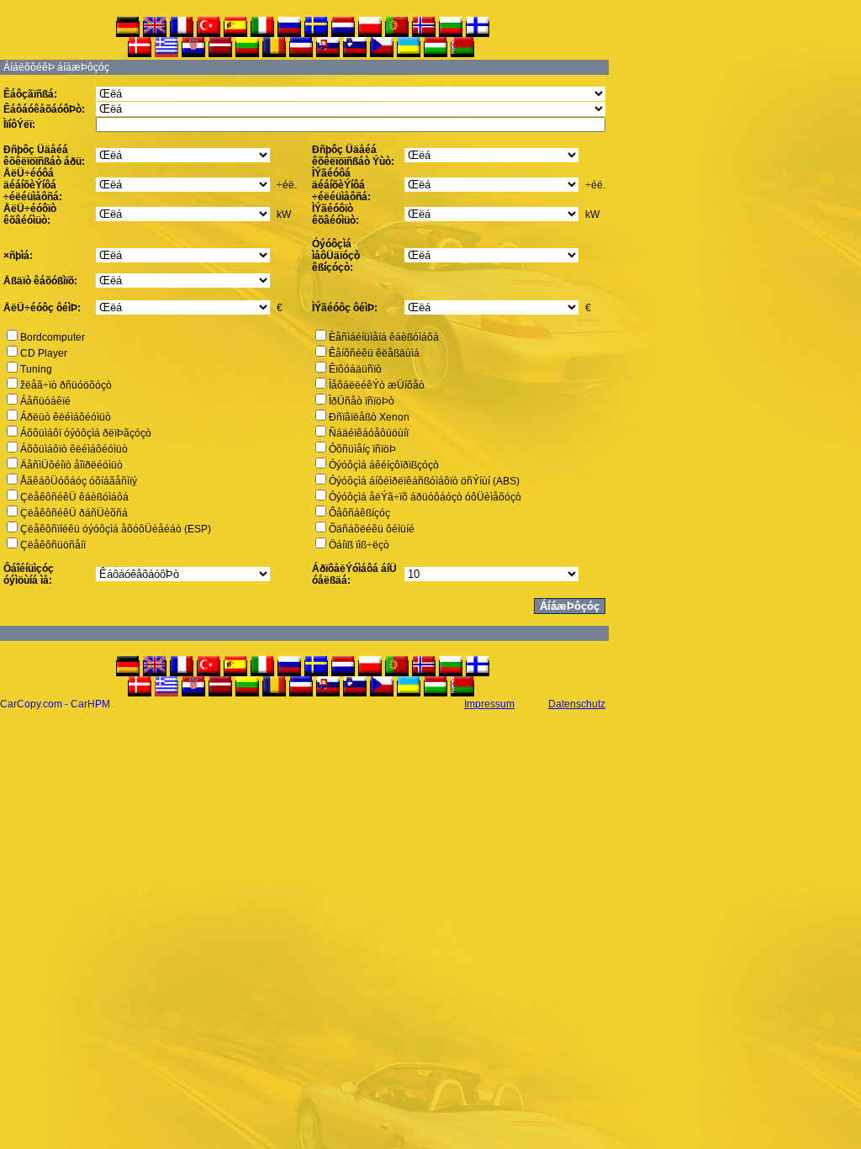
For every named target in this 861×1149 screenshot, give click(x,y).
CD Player (43, 353)
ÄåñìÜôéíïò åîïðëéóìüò (71, 465)
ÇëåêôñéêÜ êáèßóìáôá (74, 497)
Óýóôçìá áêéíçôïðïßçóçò (384, 465)
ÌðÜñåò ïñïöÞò (361, 401)
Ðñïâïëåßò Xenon (369, 417)
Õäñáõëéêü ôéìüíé (372, 529)
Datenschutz (576, 704)
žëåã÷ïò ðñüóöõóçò (66, 385)
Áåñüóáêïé (45, 401)
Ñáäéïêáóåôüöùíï (369, 433)
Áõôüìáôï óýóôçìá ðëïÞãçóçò (85, 433)
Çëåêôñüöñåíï (53, 545)
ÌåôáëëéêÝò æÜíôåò (377, 385)
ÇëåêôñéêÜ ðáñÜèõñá (74, 513)
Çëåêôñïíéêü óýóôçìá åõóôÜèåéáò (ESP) (115, 529)
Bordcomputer (52, 337)
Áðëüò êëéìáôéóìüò (65, 417)
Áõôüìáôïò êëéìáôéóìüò (74, 449)
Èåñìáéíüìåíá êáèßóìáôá (384, 337)
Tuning (36, 369)
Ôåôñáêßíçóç (359, 513)
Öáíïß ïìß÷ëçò (359, 545)
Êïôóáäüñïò (355, 369)
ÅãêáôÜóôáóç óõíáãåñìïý (78, 481)
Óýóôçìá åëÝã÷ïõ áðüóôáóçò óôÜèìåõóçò (425, 497)
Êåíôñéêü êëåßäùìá (374, 353)
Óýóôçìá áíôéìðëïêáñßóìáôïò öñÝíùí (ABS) (424, 481)
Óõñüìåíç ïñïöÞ (362, 449)
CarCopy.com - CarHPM (55, 704)
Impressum (489, 704)
